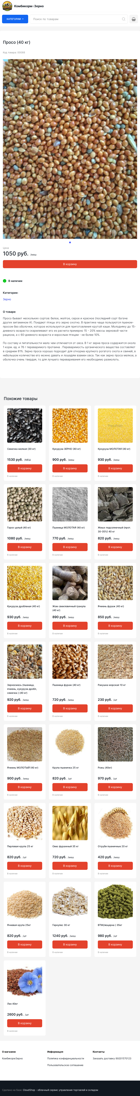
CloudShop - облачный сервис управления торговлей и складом (60, 1089)
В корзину (70, 264)
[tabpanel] (70, 149)
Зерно (7, 299)
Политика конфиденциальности (65, 1058)
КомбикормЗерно (12, 1058)
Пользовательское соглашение (65, 1065)
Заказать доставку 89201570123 (112, 1058)
